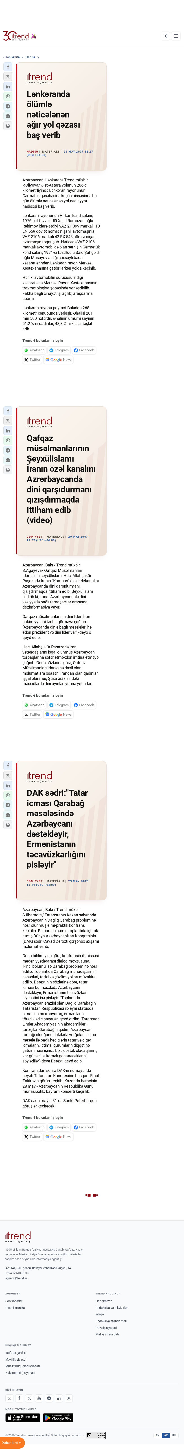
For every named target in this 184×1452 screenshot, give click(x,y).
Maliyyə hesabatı (107, 1334)
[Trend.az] (20, 36)
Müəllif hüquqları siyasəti (22, 1366)
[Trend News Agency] (18, 1237)
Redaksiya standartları (111, 1321)
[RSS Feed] (69, 1398)
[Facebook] (19, 1398)
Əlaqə (100, 1314)
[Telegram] (49, 1398)
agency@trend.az (16, 1278)
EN (158, 1435)
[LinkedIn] (59, 1398)
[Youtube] (39, 1398)
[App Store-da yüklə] (22, 1417)
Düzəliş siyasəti (106, 1328)
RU (174, 1435)
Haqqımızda (104, 1301)
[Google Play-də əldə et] (58, 1417)
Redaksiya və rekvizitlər (112, 1308)
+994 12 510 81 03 (16, 1273)
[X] (29, 1398)
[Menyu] (176, 36)
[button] (8, 67)
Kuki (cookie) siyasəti (20, 1373)
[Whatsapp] (9, 1398)
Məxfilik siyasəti (16, 1359)
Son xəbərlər (13, 1301)
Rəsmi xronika (15, 1308)
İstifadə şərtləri (15, 1353)
